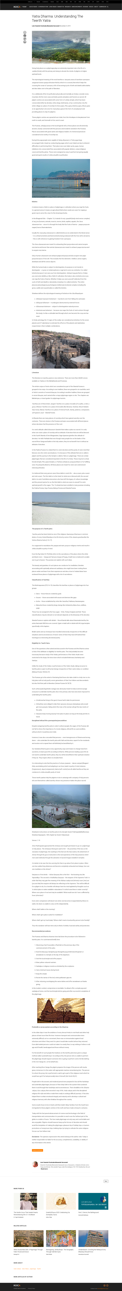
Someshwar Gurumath (83, 1254)
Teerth (39, 1269)
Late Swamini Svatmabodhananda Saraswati (54, 1162)
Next (106, 1181)
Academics (45, 1)
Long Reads (53, 6)
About (96, 6)
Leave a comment (37, 1150)
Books (52, 1)
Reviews (85, 6)
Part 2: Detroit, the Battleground (88, 1212)
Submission (102, 6)
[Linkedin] (24, 42)
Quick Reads (33, 6)
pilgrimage (33, 1269)
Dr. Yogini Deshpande (18, 1217)
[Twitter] (24, 38)
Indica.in (30, 1)
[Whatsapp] (24, 32)
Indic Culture (17, 1269)
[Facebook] (24, 35)
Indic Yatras (25, 1269)
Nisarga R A (16, 1254)
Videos (91, 6)
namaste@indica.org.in (102, 1288)
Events (38, 1)
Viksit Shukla (49, 1254)
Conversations (43, 6)
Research (68, 6)
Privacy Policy (31, 1288)
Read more (44, 1169)
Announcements (77, 6)
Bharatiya (61, 6)
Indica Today (49, 1217)
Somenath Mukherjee (83, 1215)
